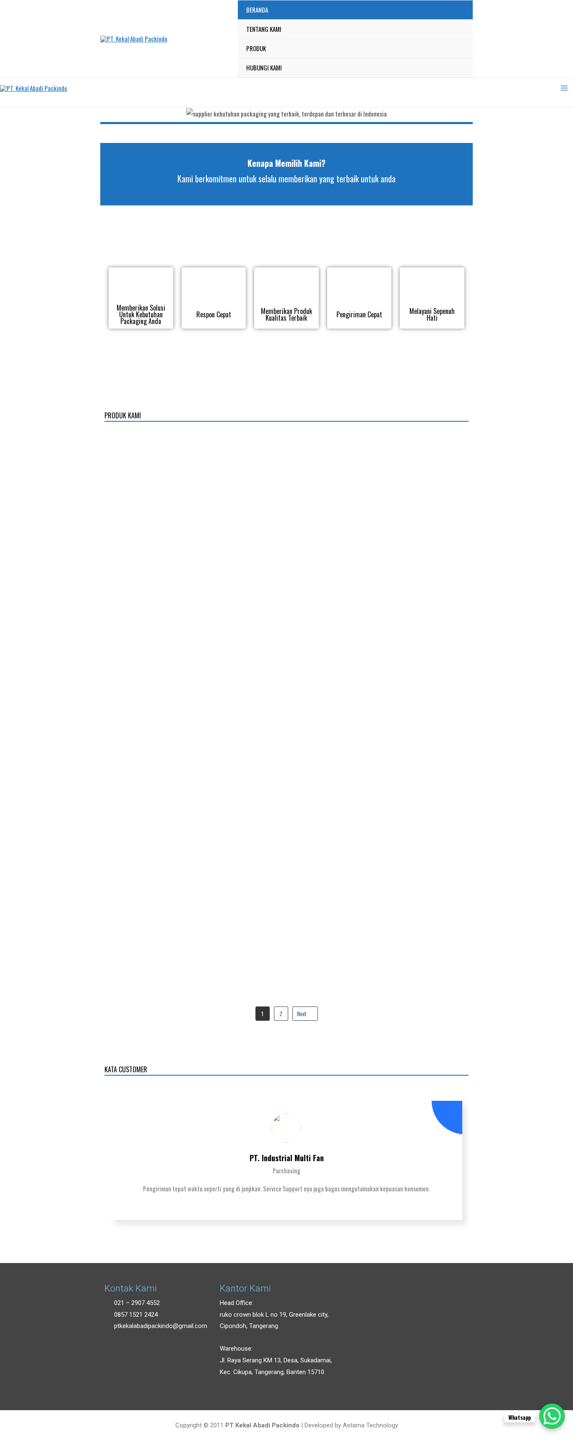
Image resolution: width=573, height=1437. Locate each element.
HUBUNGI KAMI (264, 67)
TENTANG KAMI (263, 29)
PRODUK (256, 48)
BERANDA (257, 9)
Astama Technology (370, 1425)
